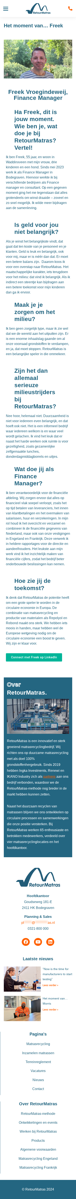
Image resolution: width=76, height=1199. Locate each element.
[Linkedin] (50, 942)
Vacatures (38, 1071)
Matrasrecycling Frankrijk (38, 1167)
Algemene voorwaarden (38, 1149)
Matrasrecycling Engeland (38, 1158)
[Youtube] (38, 942)
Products (38, 1140)
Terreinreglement (38, 1062)
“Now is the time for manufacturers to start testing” (57, 974)
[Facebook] (26, 942)
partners (49, 776)
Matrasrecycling (38, 1044)
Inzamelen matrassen (38, 1053)
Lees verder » (50, 985)
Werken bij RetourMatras (38, 1131)
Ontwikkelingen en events (38, 1122)
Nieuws (38, 1080)
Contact (38, 1089)
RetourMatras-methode (38, 1113)
